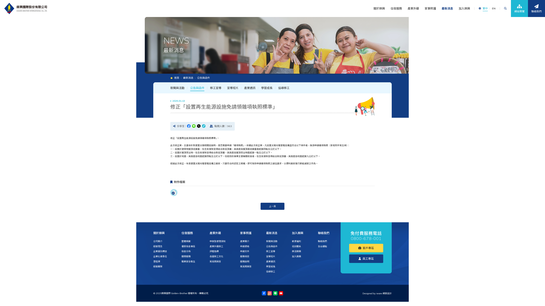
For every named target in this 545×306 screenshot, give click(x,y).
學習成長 (266, 88)
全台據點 (322, 246)
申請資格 (244, 246)
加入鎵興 (297, 233)
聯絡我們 (323, 233)
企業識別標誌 (160, 251)
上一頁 (272, 206)
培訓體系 (296, 246)
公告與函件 (197, 88)
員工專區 (368, 258)
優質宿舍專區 (188, 246)
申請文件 (244, 251)
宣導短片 (232, 88)
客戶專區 (368, 248)
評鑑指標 (214, 251)
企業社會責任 (160, 256)
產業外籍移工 (216, 246)
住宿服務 (187, 233)
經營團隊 (157, 266)
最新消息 (188, 77)
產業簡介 (244, 241)
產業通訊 (249, 88)
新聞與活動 (177, 88)
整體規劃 (186, 241)
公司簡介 (157, 241)
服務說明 (244, 261)
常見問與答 (215, 261)
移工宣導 (215, 88)
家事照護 (245, 233)
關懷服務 (186, 256)
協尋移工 (284, 88)
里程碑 (156, 261)
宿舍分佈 (186, 251)
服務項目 (244, 256)
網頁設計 (387, 293)
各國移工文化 (216, 256)
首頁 (176, 77)
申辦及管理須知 (218, 241)
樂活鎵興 (296, 251)
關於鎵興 (159, 233)
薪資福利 (296, 241)
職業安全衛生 (188, 261)
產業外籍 (215, 233)
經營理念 (157, 246)
